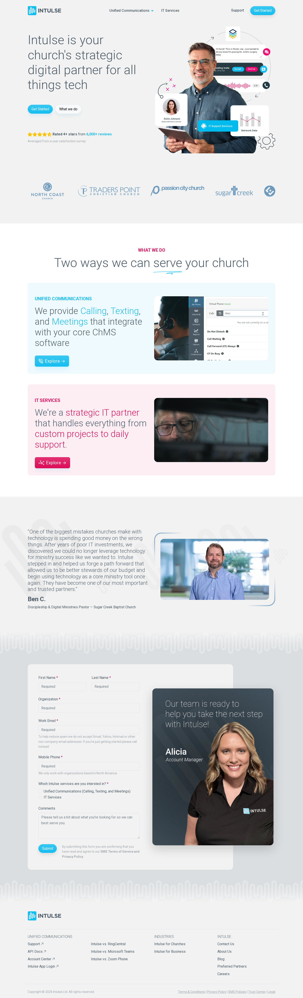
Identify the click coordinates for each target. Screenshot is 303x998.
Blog (220, 959)
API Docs (35, 951)
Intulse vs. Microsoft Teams (112, 951)
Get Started (263, 10)
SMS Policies (237, 992)
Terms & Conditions (191, 992)
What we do (68, 109)
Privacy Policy (216, 992)
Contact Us (225, 944)
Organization (49, 699)
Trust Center (257, 992)
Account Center (40, 959)
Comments (46, 808)
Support (237, 10)
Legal (271, 992)
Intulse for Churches (169, 944)
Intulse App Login (42, 966)
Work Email (48, 721)
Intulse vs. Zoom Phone (109, 959)
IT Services (170, 10)
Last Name (101, 678)
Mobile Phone (50, 757)
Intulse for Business (170, 951)
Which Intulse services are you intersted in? (73, 784)
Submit (47, 848)
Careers (223, 974)
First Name (48, 678)
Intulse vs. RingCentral (108, 944)
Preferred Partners (232, 966)
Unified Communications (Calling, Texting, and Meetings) (87, 791)
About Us (224, 951)
